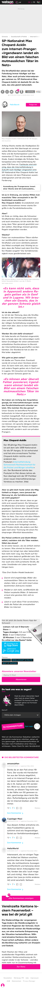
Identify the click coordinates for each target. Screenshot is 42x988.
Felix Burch (14, 104)
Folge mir (33, 104)
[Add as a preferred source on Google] (30, 92)
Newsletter (8, 978)
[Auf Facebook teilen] (2, 92)
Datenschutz (16, 981)
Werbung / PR (19, 978)
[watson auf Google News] (38, 92)
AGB (8, 981)
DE (29, 2)
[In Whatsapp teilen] (7, 92)
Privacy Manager (29, 981)
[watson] (7, 2)
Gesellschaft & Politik (19, 36)
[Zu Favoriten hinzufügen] (21, 92)
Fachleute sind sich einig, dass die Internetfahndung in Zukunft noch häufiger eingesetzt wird (19, 167)
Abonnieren (21, 679)
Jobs (27, 978)
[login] (2, 985)
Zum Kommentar (14, 813)
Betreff (4, 710)
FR (34, 2)
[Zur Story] (21, 936)
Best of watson (10, 663)
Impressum (34, 978)
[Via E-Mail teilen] (11, 92)
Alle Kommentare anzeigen (21, 898)
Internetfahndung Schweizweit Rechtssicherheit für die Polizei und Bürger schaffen (19, 465)
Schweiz (5, 36)
